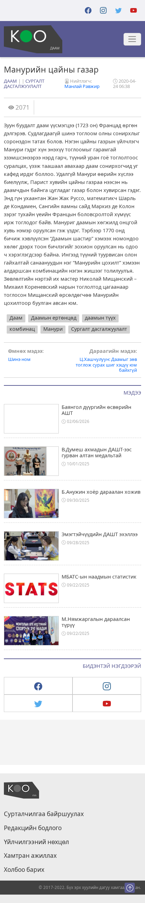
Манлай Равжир (82, 86)
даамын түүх (100, 317)
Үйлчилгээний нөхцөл (36, 842)
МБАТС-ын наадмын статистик (99, 576)
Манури (53, 329)
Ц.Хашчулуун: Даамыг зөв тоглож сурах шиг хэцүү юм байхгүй (106, 360)
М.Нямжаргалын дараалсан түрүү (96, 622)
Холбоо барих (24, 870)
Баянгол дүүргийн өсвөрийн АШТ (96, 410)
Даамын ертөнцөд (53, 317)
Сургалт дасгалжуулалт (24, 84)
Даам (10, 81)
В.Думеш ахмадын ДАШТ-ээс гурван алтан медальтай (97, 452)
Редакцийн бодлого (33, 828)
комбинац (22, 329)
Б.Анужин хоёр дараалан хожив (101, 491)
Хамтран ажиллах (30, 855)
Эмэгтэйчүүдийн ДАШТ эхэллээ (100, 534)
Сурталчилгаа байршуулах (44, 814)
